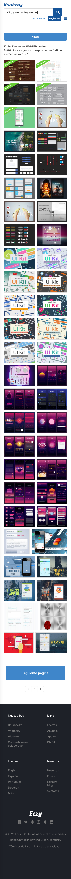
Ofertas (52, 725)
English (12, 770)
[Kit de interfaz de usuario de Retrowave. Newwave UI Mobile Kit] (19, 469)
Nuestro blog (52, 783)
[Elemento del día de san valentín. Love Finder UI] (19, 642)
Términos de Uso (19, 846)
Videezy (13, 736)
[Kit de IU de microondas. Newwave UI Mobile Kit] (52, 375)
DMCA (51, 742)
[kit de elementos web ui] (52, 117)
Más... (12, 793)
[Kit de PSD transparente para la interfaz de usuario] (52, 94)
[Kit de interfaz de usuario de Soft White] (52, 71)
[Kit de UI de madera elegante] (19, 71)
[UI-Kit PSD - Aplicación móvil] (19, 282)
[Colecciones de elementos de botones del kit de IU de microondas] (52, 235)
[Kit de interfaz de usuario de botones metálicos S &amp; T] (53, 616)
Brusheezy (15, 725)
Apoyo (51, 736)
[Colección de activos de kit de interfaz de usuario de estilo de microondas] (19, 375)
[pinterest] (32, 822)
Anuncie (52, 730)
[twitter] (26, 822)
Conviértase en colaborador (18, 743)
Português (14, 781)
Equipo (51, 776)
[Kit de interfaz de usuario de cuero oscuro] (19, 94)
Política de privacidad (46, 846)
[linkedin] (51, 822)
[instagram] (38, 822)
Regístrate (54, 18)
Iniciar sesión (39, 18)
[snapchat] (45, 822)
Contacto (53, 790)
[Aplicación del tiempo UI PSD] (51, 642)
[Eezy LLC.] (35, 814)
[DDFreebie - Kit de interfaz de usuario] (21, 616)
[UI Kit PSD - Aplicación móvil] (19, 258)
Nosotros (53, 770)
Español (13, 776)
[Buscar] (57, 12)
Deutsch (13, 787)
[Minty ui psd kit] (19, 117)
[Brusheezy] (13, 5)
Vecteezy (14, 730)
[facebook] (19, 822)
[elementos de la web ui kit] (19, 211)
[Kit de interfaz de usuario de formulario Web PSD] (17, 541)
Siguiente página (35, 673)
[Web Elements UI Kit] (19, 235)
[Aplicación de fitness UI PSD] (49, 541)
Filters (35, 36)
